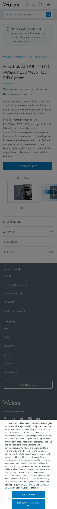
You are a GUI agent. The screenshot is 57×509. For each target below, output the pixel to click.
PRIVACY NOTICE (27, 484)
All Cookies (29, 494)
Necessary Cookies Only (28, 504)
